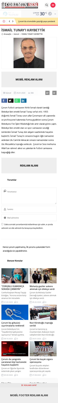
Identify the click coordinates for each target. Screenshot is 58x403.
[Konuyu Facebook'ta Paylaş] (4, 100)
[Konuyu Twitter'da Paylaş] (11, 100)
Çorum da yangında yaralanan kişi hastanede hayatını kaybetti (13, 362)
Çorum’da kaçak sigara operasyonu (41, 360)
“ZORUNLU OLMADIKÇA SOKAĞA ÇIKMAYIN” (12, 287)
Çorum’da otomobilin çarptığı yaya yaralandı (36, 21)
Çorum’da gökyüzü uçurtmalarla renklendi (12, 324)
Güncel (16, 34)
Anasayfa (7, 34)
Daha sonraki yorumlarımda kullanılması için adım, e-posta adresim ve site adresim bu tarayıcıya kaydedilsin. (27, 226)
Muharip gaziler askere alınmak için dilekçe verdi (42, 287)
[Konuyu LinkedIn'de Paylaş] (23, 100)
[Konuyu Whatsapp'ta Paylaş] (17, 100)
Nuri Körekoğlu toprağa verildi (41, 324)
